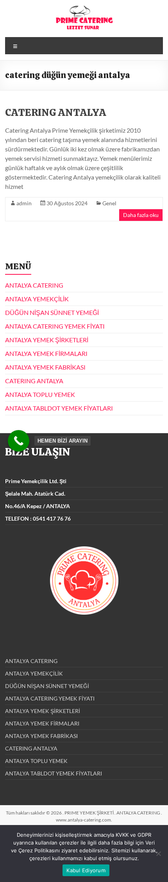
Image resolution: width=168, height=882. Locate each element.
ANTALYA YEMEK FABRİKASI (45, 367)
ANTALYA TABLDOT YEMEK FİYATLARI (59, 408)
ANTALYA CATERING (34, 285)
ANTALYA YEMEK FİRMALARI (46, 353)
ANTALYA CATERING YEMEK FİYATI (55, 326)
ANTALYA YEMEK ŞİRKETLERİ (46, 339)
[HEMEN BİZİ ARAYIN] (18, 441)
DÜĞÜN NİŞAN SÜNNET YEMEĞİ (52, 312)
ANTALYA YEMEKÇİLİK (37, 298)
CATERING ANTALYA (55, 112)
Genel (109, 203)
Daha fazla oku (141, 215)
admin (24, 203)
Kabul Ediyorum (85, 870)
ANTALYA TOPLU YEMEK (40, 394)
